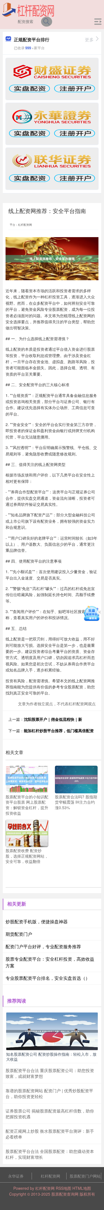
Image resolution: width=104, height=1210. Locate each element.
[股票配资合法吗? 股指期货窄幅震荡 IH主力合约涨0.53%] (76, 778)
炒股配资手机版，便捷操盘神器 (37, 921)
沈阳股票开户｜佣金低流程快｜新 (53, 719)
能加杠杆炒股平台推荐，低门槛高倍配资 (59, 730)
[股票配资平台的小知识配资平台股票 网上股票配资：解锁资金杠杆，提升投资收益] (27, 778)
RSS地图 (63, 1188)
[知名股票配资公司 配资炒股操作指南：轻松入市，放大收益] (52, 1031)
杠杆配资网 (50, 1176)
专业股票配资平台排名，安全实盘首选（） (48, 978)
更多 (89, 39)
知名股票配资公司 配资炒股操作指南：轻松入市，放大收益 (51, 1056)
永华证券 (16, 1176)
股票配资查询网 (64, 1194)
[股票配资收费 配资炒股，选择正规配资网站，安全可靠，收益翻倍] (27, 832)
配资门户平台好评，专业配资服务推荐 (43, 946)
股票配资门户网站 (85, 1176)
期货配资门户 (19, 934)
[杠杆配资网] (28, 9)
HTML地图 (81, 1188)
